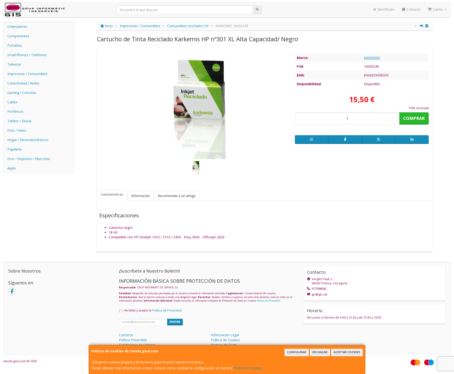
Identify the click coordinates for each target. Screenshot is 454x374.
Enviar (175, 322)
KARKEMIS (372, 57)
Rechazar (319, 352)
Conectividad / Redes (23, 83)
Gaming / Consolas (21, 92)
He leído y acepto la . (153, 310)
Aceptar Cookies (347, 352)
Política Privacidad (133, 340)
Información (140, 195)
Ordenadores (17, 26)
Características (112, 194)
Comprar (414, 118)
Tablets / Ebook (19, 121)
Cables (12, 102)
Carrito (438, 9)
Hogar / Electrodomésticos (27, 140)
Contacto (413, 9)
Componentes (18, 36)
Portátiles (14, 45)
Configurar (296, 352)
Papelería (14, 149)
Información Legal (225, 335)
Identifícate (385, 9)
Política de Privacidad (268, 300)
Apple (11, 168)
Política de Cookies (247, 368)
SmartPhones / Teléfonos (27, 55)
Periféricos (15, 111)
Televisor (14, 64)
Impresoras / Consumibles (27, 73)
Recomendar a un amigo (177, 195)
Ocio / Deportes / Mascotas (28, 158)
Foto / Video (16, 130)
